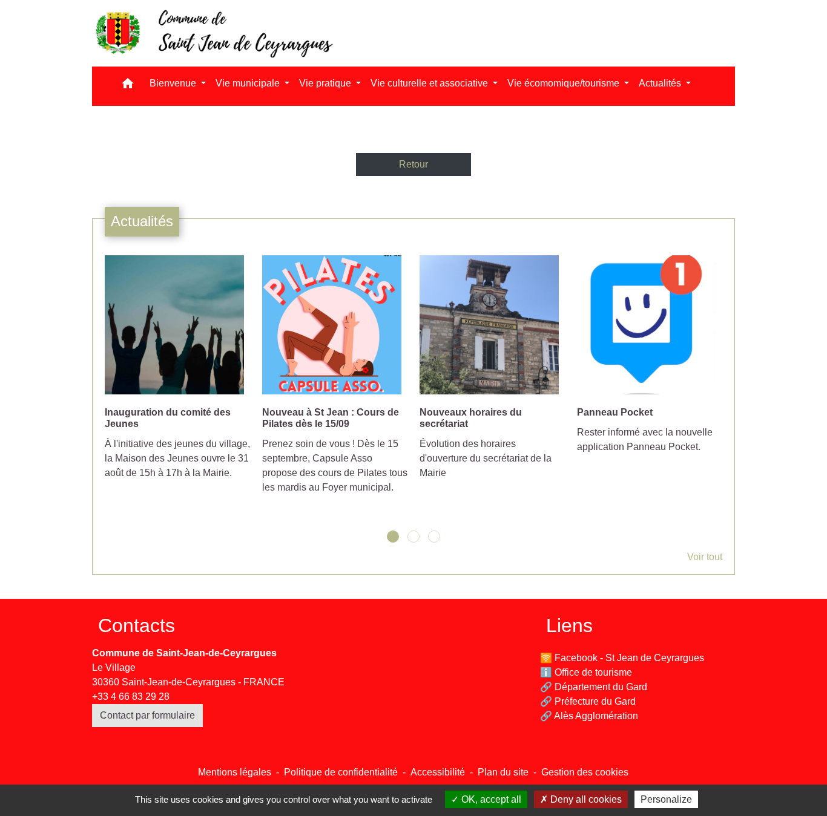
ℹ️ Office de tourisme (586, 672)
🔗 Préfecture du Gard (588, 701)
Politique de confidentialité (341, 772)
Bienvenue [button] (174, 83)
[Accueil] (213, 33)
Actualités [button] (661, 83)
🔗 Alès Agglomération (589, 716)
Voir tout (704, 557)
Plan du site (503, 772)
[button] (128, 86)
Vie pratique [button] (326, 83)
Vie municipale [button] (249, 83)
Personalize (666, 799)
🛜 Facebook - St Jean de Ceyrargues (622, 658)
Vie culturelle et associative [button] (430, 83)
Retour (413, 164)
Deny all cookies (585, 799)
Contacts (136, 625)
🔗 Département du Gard (593, 687)
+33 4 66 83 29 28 (131, 696)
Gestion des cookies (584, 772)
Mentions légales (234, 772)
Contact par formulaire (147, 715)
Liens (569, 625)
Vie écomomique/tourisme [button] (564, 83)
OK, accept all (490, 799)
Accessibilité (437, 772)
